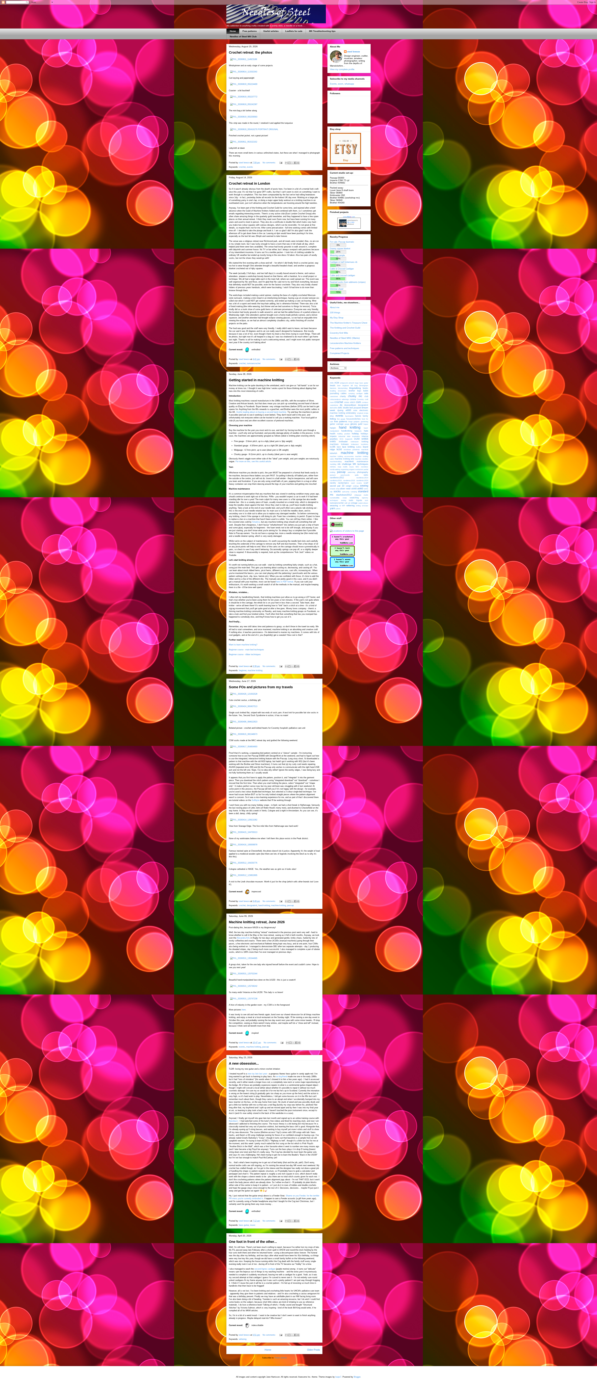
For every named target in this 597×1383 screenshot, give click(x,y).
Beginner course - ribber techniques (245, 654)
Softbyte (255, 800)
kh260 (357, 439)
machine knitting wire (344, 459)
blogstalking (355, 388)
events (250, 167)
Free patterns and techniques (344, 348)
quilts (357, 475)
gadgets (357, 422)
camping (351, 393)
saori (353, 483)
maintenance (362, 461)
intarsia (365, 436)
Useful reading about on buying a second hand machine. (261, 412)
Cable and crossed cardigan (342, 275)
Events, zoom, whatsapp (342, 84)
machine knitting (255, 670)
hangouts (358, 431)
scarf (366, 483)
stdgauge (357, 495)
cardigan (359, 393)
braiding (333, 391)
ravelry (333, 483)
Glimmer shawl (336, 289)
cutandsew (334, 405)
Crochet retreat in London (249, 183)
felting (333, 419)
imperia (333, 436)
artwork (351, 383)
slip (331, 492)
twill (346, 503)
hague (365, 424)
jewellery (334, 439)
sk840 (354, 489)
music (252, 1225)
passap (290, 905)
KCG (341, 439)
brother (352, 391)
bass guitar (244, 1225)
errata (366, 413)
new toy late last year (257, 1074)
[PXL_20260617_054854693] (244, 746)
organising (345, 469)
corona (353, 399)
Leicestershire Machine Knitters (345, 343)
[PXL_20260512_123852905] (244, 875)
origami (351, 469)
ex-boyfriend (281, 1076)
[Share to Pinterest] (298, 162)
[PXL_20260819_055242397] (244, 104)
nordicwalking (335, 469)
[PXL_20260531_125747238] (244, 998)
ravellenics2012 (337, 478)
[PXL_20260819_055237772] (244, 97)
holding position (343, 434)
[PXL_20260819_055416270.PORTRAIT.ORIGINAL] (254, 129)
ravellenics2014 (362, 478)
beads (332, 385)
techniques (334, 500)
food (363, 419)
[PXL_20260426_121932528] (244, 694)
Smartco (256, 522)
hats (366, 431)
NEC (357, 467)
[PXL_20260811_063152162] (244, 142)
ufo (349, 503)
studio (366, 495)
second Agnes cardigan (264, 1269)
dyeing (340, 410)
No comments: (269, 162)
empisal (360, 413)
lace (339, 447)
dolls (340, 408)
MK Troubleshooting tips (322, 31)
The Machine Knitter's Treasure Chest (348, 323)
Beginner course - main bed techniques (246, 649)
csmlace (365, 402)
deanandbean (350, 405)
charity (343, 396)
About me (334, 307)
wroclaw (365, 506)
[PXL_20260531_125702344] (244, 973)
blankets (333, 388)
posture (333, 475)
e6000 (348, 410)
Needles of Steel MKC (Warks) (345, 338)
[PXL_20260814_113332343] (244, 72)
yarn (332, 508)
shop (338, 489)
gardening (364, 422)
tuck (366, 500)
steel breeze (353, 51)
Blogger (357, 1377)
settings (356, 486)
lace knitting (348, 447)
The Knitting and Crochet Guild (345, 327)
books (365, 388)
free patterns (340, 421)
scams (359, 483)
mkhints (333, 467)
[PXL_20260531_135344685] (244, 958)
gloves (353, 424)
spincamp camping (349, 492)
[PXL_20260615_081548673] (244, 734)
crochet (242, 167)
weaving (334, 505)
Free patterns (250, 31)
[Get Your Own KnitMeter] (342, 544)
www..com (349, 217)
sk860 (360, 488)
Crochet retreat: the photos (250, 52)
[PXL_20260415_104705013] (244, 832)
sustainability (335, 498)
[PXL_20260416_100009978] (244, 844)
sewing (364, 485)
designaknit (252, 905)
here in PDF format (284, 582)
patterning (351, 472)
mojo (339, 467)
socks (337, 491)
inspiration (356, 436)
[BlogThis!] (289, 162)
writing (358, 506)
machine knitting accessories (342, 456)
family (365, 416)
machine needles (361, 459)
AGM (336, 383)
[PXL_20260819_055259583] (244, 117)
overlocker (359, 469)
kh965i (333, 442)
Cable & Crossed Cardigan (342, 269)
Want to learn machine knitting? (243, 644)
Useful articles (271, 31)
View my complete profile (342, 69)
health (332, 434)
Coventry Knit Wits (339, 333)
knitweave (355, 444)
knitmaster (355, 442)
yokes (338, 509)
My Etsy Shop (336, 317)
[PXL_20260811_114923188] (243, 59)
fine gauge (341, 419)
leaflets (358, 447)
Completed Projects (339, 353)
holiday (355, 433)
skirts (366, 489)
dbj (341, 405)
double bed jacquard (352, 408)
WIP (343, 506)
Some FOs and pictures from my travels (261, 687)
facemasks (349, 416)
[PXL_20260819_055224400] (244, 84)
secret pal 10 (337, 486)
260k (332, 383)
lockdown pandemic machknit (356, 449)
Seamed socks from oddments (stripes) (348, 282)
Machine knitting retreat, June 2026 (257, 922)
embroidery (351, 413)
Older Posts (313, 1350)
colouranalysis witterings (339, 399)
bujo (359, 391)
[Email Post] (280, 162)
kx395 (332, 447)
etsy (332, 416)
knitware (345, 444)
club (366, 396)
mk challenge (344, 464)
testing (343, 500)
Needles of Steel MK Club (243, 36)
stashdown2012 (344, 495)
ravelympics (343, 483)
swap (345, 498)
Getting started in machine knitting (256, 380)
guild (360, 424)
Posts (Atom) (281, 1358)
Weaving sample (337, 255)
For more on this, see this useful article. (254, 461)
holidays (364, 434)
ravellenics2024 (362, 480)
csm (358, 402)
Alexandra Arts (243, 938)
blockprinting (342, 388)
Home (233, 31)
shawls (332, 489)
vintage (354, 503)
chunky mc (355, 396)
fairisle (358, 416)
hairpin (333, 428)
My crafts (350, 222)
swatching (354, 498)
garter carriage (336, 424)
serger (348, 486)
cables (344, 393)
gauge (347, 424)
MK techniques (360, 464)
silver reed (345, 488)
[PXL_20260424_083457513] (244, 706)
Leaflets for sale (293, 31)
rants (366, 475)
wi (340, 506)
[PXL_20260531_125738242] (244, 986)
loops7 (338, 1377)
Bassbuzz (233, 1121)
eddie (355, 410)
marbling (333, 464)
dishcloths (334, 408)
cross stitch (349, 402)
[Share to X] (292, 162)
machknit (349, 461)
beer (339, 385)
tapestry (365, 498)
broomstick (342, 391)
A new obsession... (244, 1063)
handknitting (346, 431)
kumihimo (364, 444)
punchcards (345, 475)
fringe (350, 422)
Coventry (360, 399)
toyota (359, 500)
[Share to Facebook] (295, 162)
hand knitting (264, 905)
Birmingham (363, 385)
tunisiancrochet (254, 363)
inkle (348, 436)
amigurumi (344, 383)
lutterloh (333, 453)
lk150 (339, 449)
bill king (354, 385)
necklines (364, 467)
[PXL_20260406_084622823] (244, 722)
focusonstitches (353, 419)
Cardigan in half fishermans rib (343, 262)
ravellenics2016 (336, 480)
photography (362, 472)
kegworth (348, 439)
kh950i (365, 439)
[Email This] (286, 162)
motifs (345, 467)
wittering (242, 1339)
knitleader (343, 442)
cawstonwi (334, 396)
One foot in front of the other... (253, 1242)
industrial (341, 436)
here (244, 1010)
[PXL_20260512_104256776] (244, 863)
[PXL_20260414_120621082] (244, 820)
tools (351, 500)
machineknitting (336, 461)
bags (357, 383)
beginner (242, 670)
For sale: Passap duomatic (342, 242)
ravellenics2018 (349, 480)
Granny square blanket (340, 249)
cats (366, 393)
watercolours (363, 503)
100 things (335, 312)
